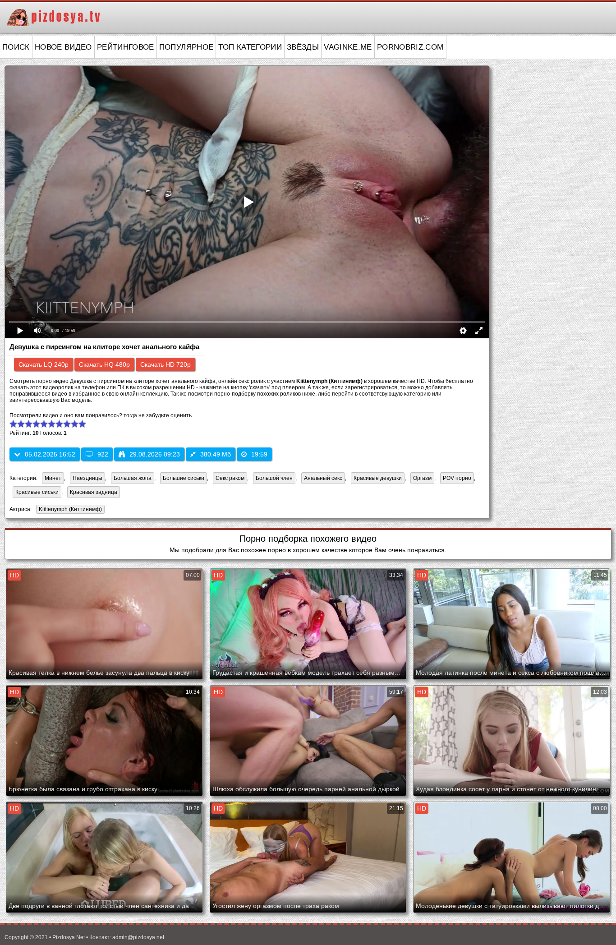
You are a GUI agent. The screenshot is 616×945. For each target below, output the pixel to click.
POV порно (457, 478)
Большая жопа (133, 478)
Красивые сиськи (37, 492)
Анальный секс (323, 478)
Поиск (16, 47)
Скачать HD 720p (165, 364)
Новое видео (63, 47)
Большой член (274, 478)
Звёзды (303, 47)
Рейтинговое (125, 47)
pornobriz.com (410, 47)
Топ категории (250, 47)
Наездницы (87, 478)
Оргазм (422, 478)
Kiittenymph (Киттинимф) (69, 510)
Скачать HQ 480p (104, 364)
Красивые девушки (378, 478)
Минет (53, 478)
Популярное (186, 47)
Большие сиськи (183, 478)
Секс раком (230, 478)
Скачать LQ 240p (43, 364)
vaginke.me (348, 47)
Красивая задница (93, 492)
